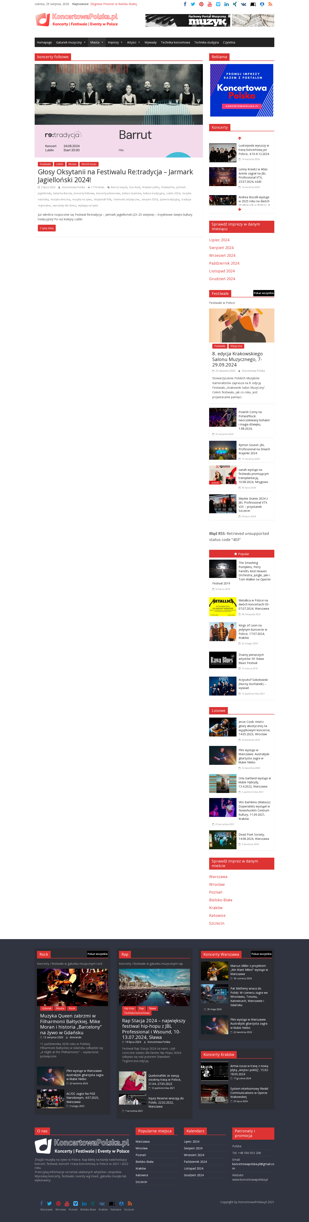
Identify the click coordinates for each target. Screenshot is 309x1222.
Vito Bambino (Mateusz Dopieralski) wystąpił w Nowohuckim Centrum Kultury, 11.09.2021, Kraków (255, 810)
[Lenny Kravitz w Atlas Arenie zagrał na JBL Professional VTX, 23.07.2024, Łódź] (222, 169)
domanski (75, 1037)
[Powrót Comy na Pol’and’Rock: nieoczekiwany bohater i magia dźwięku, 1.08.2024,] (222, 410)
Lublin (59, 164)
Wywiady (151, 42)
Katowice (217, 915)
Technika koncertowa (175, 42)
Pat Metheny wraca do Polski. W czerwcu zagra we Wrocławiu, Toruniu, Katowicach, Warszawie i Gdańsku (249, 996)
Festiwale (45, 164)
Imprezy (113, 42)
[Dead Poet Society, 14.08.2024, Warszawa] (224, 833)
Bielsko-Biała (220, 899)
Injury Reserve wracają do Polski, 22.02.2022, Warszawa (166, 1102)
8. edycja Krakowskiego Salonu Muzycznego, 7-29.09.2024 (237, 359)
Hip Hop (129, 1008)
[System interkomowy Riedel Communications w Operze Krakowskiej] (214, 1086)
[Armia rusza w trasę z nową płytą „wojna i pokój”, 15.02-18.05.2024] (214, 1064)
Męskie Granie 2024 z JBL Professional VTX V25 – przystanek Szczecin (253, 504)
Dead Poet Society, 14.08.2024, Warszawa (254, 836)
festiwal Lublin (150, 187)
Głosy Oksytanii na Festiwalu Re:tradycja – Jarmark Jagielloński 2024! (115, 175)
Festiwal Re (167, 187)
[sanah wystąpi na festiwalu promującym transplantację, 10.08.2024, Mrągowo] (222, 468)
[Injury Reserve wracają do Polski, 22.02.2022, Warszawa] (132, 1096)
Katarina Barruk (62, 193)
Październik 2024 (224, 263)
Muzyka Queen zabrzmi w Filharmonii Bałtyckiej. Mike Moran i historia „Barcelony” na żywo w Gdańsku (71, 1023)
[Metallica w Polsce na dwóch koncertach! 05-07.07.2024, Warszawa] (224, 598)
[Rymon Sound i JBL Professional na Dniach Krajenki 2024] (222, 443)
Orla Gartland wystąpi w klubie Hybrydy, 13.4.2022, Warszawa (255, 782)
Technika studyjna (206, 42)
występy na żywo (88, 205)
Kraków (216, 907)
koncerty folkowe (84, 193)
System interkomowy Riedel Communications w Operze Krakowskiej (249, 1093)
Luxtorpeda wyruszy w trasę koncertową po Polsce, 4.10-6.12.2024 (254, 149)
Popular (243, 554)
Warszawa (218, 876)
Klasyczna (236, 346)
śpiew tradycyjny (170, 199)
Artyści (131, 42)
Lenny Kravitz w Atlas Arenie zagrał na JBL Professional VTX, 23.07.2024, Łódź (253, 175)
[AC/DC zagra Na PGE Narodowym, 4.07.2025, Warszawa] (50, 1091)
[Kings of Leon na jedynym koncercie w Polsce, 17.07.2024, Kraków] (224, 623)
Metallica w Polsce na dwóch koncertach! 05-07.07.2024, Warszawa (254, 604)
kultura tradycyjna (153, 193)
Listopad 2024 (222, 270)
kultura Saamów (131, 193)
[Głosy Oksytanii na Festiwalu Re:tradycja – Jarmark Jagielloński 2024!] (119, 67)
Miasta (94, 42)
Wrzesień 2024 (222, 255)
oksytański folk (102, 199)
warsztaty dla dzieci (64, 205)
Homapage (44, 42)
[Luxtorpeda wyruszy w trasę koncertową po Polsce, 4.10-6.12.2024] (222, 146)
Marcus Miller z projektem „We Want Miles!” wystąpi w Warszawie (249, 970)
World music (89, 164)
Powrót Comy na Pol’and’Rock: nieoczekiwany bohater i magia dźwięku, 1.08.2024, (254, 420)
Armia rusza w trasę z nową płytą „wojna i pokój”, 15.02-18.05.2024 (249, 1070)
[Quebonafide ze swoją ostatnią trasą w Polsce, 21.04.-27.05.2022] (132, 1073)
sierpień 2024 (149, 199)
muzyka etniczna (60, 199)
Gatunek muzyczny (69, 42)
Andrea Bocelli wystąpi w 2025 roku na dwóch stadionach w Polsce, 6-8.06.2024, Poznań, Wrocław (255, 205)
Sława (152, 1008)
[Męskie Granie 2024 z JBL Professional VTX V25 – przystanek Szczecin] (222, 497)
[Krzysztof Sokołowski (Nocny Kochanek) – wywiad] (224, 677)
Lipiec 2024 (219, 239)
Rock (72, 1008)
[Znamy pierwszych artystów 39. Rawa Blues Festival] (224, 652)
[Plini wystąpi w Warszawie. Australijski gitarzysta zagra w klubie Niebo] (224, 748)
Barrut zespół (119, 187)
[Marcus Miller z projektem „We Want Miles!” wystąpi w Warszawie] (214, 964)
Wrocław (217, 884)
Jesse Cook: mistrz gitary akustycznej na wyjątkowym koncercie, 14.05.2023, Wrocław (255, 728)
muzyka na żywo (82, 199)
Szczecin (216, 923)
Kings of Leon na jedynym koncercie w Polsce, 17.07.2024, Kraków (253, 631)
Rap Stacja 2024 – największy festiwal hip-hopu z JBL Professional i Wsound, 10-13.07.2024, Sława (153, 1028)
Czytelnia (229, 42)
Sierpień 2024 (221, 247)
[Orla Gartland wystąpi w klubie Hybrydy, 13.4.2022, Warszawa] (224, 777)
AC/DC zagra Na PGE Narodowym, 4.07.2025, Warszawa (82, 1098)
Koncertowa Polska (74, 187)
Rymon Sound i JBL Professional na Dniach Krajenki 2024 (254, 449)
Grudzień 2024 (222, 278)
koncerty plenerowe (108, 193)
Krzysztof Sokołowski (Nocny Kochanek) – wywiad (253, 684)
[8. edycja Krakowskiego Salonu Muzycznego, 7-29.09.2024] (241, 311)
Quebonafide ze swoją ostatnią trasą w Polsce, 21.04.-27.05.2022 (164, 1080)
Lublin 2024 (173, 193)
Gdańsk (46, 1008)
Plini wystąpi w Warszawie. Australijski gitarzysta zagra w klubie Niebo (254, 756)
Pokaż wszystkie (264, 293)
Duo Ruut (134, 187)
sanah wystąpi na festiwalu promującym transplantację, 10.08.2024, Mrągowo (254, 476)
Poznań (215, 892)
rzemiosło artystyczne (126, 199)
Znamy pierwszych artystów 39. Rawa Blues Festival (251, 659)
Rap (141, 1008)
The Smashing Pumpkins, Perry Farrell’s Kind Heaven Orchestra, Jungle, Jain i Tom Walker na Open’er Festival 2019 (241, 573)
